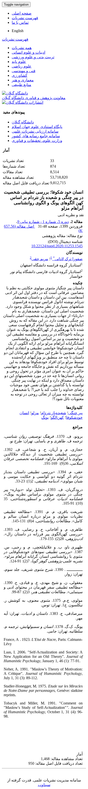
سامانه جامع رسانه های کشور (36, 136)
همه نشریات (22, 48)
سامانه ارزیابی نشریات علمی (35, 131)
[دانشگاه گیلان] (15, 93)
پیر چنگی (75, 413)
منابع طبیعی (21, 85)
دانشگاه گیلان (23, 122)
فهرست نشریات (25, 18)
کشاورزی (19, 75)
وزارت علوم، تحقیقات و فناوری (37, 140)
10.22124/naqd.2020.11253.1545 (57, 246)
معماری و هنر (23, 80)
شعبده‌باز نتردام (53, 413)
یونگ (45, 417)
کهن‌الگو (57, 417)
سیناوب (44, 785)
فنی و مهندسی (23, 71)
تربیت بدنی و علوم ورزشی (33, 57)
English (17, 31)
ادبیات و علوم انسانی (28, 52)
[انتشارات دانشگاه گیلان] (22, 102)
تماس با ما (20, 22)
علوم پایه (19, 62)
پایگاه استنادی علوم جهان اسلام (37, 127)
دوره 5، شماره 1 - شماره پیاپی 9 (43, 222)
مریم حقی (40, 259)
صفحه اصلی (22, 13)
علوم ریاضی (22, 66)
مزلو (35, 413)
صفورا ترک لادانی (68, 259)
